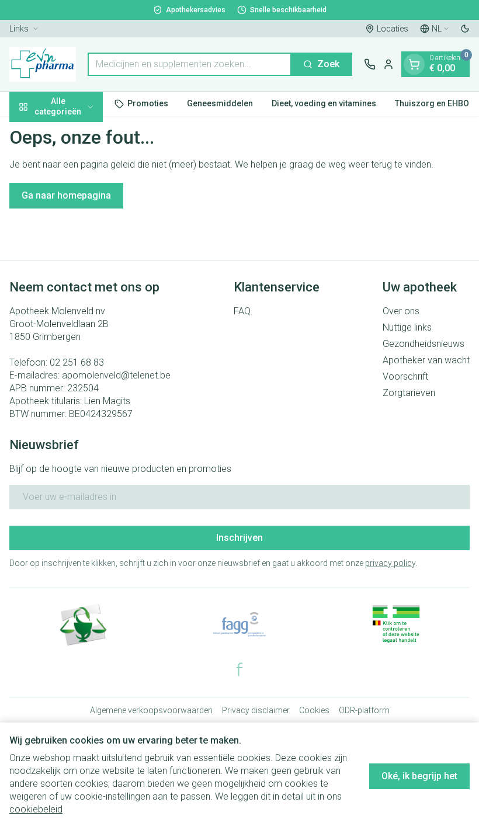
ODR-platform (364, 710)
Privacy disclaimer (256, 710)
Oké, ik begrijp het (419, 776)
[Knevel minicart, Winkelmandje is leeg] (414, 64)
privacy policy (390, 563)
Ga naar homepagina (66, 195)
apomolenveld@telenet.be (116, 375)
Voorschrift (405, 376)
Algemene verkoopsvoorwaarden (151, 710)
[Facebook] (239, 669)
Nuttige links (407, 327)
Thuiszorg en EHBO (432, 103)
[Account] (388, 64)
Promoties (147, 103)
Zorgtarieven (409, 392)
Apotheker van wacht (426, 360)
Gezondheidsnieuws (423, 343)
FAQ (242, 311)
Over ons (401, 311)
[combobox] (189, 64)
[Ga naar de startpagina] (42, 64)
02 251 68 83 (77, 362)
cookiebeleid (36, 809)
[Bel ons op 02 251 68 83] (370, 64)
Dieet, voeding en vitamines (324, 103)
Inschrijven (239, 537)
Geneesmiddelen (220, 103)
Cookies (314, 710)
